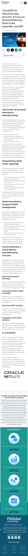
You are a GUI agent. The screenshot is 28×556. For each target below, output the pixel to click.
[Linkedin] (12, 537)
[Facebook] (9, 537)
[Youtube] (16, 537)
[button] (22, 3)
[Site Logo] (5, 3)
